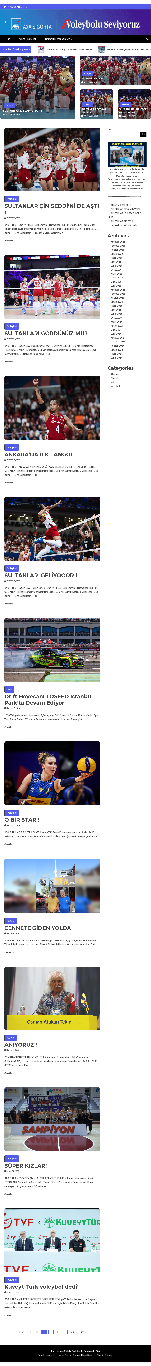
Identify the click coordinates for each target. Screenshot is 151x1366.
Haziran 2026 (117, 249)
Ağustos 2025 (118, 289)
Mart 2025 (116, 309)
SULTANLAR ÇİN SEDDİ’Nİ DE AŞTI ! (51, 209)
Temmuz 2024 (118, 341)
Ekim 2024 (116, 329)
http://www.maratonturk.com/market (127, 189)
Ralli (9, 689)
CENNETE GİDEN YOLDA (37, 928)
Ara (110, 129)
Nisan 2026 (116, 257)
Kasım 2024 (117, 325)
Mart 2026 (116, 261)
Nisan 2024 (116, 353)
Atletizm (115, 374)
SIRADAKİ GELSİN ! (93, 78)
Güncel (10, 920)
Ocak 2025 (116, 317)
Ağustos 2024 (118, 337)
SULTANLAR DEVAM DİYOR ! (93, 111)
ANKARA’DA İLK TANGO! (38, 454)
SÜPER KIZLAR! (25, 1166)
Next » (82, 1332)
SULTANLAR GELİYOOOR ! (40, 575)
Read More (9, 241)
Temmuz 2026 (118, 245)
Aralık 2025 (116, 273)
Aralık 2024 (116, 321)
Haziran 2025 (117, 297)
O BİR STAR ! (21, 820)
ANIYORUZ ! (20, 1044)
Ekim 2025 (116, 281)
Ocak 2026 (116, 269)
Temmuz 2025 (118, 293)
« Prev (20, 1332)
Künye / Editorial (27, 39)
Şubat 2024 (116, 357)
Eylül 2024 (116, 333)
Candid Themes (105, 1355)
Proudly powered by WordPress (54, 1355)
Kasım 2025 (117, 277)
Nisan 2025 (116, 305)
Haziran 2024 (117, 345)
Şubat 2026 (116, 265)
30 (72, 1332)
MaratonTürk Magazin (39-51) (59, 39)
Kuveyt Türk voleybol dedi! (41, 1286)
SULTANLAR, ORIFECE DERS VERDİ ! (29, 110)
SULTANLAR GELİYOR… (122, 221)
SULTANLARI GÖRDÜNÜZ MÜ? (46, 333)
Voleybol (9, 106)
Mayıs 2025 (117, 301)
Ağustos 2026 (118, 241)
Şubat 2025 (116, 313)
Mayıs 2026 (117, 253)
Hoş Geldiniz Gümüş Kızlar (124, 225)
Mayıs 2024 (117, 349)
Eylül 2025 (116, 285)
